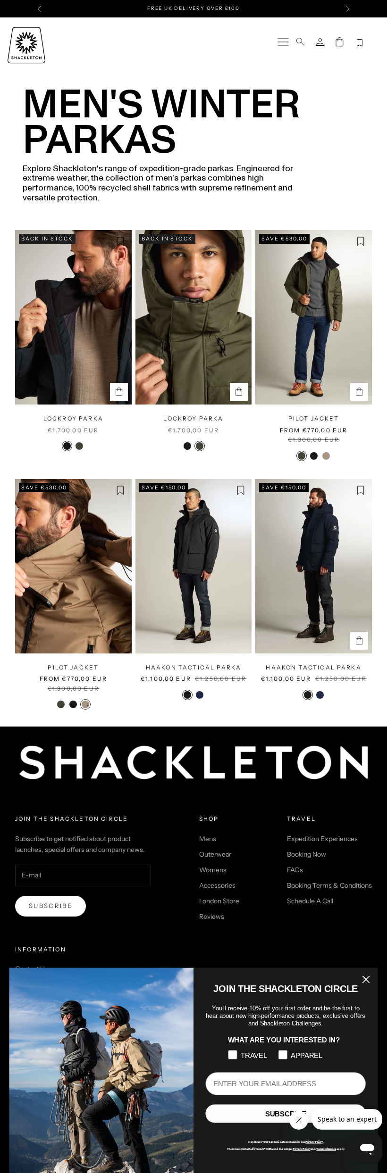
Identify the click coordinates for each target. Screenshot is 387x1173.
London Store (219, 901)
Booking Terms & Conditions (329, 885)
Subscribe (50, 905)
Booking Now (306, 854)
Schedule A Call (310, 901)
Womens (213, 870)
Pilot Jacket (313, 418)
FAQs (295, 870)
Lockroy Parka (73, 418)
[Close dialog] (366, 979)
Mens (207, 838)
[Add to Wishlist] (120, 241)
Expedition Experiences (322, 838)
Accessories (217, 885)
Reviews (211, 916)
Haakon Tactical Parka (193, 667)
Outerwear (215, 854)
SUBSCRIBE (285, 1114)
